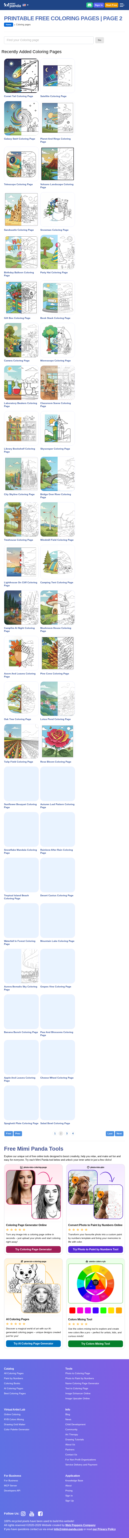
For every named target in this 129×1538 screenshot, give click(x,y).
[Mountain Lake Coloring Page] (57, 920)
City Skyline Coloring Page (19, 494)
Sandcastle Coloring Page (19, 230)
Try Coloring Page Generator (33, 1249)
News (68, 1419)
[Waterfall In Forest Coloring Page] (21, 920)
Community (71, 1429)
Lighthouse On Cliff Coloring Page (20, 584)
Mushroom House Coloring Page (55, 629)
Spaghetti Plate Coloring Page (21, 1123)
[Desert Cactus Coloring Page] (57, 875)
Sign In (99, 5)
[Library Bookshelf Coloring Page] (21, 428)
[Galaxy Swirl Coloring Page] (21, 118)
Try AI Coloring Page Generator (33, 1343)
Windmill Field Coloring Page (57, 540)
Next (119, 1133)
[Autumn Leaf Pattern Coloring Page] (57, 784)
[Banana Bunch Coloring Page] (21, 1012)
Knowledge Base (74, 1480)
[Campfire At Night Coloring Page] (21, 607)
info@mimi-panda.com (68, 1529)
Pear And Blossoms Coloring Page (56, 1034)
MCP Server (10, 1485)
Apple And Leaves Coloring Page (19, 1079)
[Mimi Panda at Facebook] (41, 1513)
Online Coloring (12, 1414)
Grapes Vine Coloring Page (55, 986)
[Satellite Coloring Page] (57, 76)
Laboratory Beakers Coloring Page (20, 404)
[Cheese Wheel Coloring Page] (57, 1057)
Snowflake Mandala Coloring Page (20, 851)
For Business (12, 1475)
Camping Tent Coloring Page (56, 582)
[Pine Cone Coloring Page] (57, 653)
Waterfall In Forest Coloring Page (19, 942)
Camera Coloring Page (17, 360)
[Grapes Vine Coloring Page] (57, 966)
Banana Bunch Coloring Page (21, 1032)
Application (72, 1475)
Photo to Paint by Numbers (79, 1378)
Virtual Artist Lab (14, 1409)
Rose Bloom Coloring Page (55, 761)
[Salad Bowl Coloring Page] (57, 1103)
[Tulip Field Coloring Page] (21, 741)
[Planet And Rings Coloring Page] (57, 118)
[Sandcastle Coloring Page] (21, 209)
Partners (69, 1449)
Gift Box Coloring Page (17, 318)
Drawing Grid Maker (14, 1424)
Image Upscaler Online (77, 1398)
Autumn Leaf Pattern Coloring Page (57, 806)
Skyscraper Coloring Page (55, 448)
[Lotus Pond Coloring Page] (57, 699)
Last (110, 1133)
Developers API (12, 1490)
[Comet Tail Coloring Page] (21, 76)
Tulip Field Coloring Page (18, 761)
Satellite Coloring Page (53, 96)
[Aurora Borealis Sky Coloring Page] (21, 966)
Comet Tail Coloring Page (18, 96)
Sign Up (69, 1500)
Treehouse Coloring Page (18, 540)
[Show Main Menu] (122, 5)
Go (99, 40)
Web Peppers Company (80, 1525)
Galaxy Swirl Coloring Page (19, 138)
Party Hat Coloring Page (54, 272)
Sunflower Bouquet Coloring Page (20, 806)
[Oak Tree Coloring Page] (21, 699)
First (8, 1133)
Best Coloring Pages (15, 1393)
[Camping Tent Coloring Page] (57, 562)
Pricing (69, 1490)
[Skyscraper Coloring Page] (57, 428)
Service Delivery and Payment (81, 1464)
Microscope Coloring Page (55, 360)
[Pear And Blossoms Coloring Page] (57, 1012)
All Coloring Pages (14, 1373)
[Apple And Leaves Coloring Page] (21, 1057)
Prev (17, 1133)
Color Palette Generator (16, 1429)
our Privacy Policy (104, 1529)
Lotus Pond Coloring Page (55, 719)
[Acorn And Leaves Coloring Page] (21, 653)
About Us (70, 1444)
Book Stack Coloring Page (55, 318)
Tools (68, 1368)
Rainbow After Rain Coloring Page (56, 851)
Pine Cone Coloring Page (54, 673)
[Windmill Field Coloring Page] (57, 519)
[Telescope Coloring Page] (21, 164)
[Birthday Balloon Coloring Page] (21, 252)
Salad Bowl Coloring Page (55, 1123)
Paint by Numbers (13, 1378)
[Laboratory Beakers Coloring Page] (21, 383)
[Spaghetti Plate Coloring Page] (21, 1103)
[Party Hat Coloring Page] (57, 252)
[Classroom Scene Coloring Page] (57, 383)
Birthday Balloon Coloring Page (19, 274)
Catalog (9, 1368)
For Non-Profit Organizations (80, 1459)
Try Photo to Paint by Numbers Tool (95, 1249)
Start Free (111, 5)
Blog (67, 1414)
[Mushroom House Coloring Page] (57, 607)
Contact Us (71, 1454)
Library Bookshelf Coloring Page (19, 450)
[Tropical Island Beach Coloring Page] (21, 875)
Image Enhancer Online (78, 1393)
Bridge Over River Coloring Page (55, 496)
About (68, 1485)
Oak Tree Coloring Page (17, 719)
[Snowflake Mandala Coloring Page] (21, 829)
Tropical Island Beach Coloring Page (16, 897)
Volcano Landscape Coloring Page (57, 186)
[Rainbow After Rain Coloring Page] (57, 829)
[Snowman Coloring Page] (57, 209)
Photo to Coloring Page (77, 1373)
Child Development (75, 1424)
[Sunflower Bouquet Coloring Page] (21, 784)
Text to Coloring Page (76, 1388)
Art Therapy (71, 1434)
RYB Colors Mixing (14, 1419)
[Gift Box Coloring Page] (21, 297)
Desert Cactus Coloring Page (56, 895)
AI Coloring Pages (13, 1388)
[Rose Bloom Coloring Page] (57, 741)
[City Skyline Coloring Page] (21, 474)
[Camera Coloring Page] (21, 340)
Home (8, 24)
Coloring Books (12, 1383)
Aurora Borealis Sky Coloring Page (20, 988)
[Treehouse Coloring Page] (21, 519)
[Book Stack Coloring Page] (57, 297)
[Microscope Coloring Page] (57, 340)
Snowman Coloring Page (54, 230)
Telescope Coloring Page (18, 184)
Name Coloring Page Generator (82, 1383)
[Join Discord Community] (89, 5)
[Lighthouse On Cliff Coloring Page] (21, 562)
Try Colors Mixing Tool (95, 1343)
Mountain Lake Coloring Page (57, 941)
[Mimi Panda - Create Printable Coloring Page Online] (12, 5)
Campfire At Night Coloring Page (19, 629)
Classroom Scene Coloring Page (55, 404)
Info (67, 1409)
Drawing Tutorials (74, 1439)
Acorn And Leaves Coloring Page (20, 675)
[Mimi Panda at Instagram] (24, 1513)
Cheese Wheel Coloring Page (57, 1077)
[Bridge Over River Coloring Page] (57, 474)
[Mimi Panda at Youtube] (33, 1513)
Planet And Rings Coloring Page (55, 140)
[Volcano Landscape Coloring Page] (57, 164)
